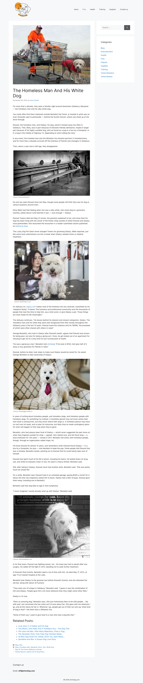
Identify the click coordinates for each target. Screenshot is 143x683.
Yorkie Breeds (106, 77)
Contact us (124, 9)
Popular (104, 62)
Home (76, 9)
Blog (16, 645)
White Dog (50, 647)
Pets (84, 9)
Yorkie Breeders (107, 73)
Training (102, 9)
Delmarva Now (21, 226)
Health (92, 9)
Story (40, 647)
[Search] (127, 27)
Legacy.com (31, 307)
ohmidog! (51, 344)
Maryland (34, 647)
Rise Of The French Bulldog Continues (28, 649)
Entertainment (107, 52)
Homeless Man (24, 647)
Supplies (112, 9)
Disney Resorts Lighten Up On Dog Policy (29, 652)
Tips (44, 647)
